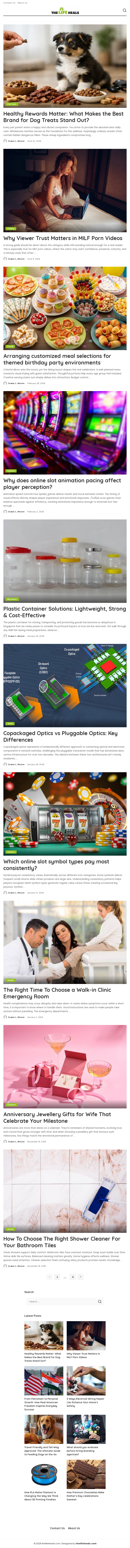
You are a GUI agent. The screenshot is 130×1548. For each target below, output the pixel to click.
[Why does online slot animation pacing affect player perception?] (65, 433)
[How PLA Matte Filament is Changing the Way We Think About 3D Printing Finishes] (43, 1474)
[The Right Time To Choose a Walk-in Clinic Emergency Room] (65, 942)
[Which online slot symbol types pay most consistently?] (65, 814)
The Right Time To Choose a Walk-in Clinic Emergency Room (57, 993)
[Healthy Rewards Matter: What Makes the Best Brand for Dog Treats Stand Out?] (65, 66)
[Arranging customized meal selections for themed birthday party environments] (65, 308)
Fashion (11, 1104)
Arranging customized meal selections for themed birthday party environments (57, 359)
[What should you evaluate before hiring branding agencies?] (86, 1429)
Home (10, 1229)
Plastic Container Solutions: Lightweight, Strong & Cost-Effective (64, 611)
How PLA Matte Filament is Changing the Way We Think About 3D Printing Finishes (41, 1496)
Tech (10, 723)
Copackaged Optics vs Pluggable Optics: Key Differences (60, 736)
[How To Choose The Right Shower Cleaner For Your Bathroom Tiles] (65, 1191)
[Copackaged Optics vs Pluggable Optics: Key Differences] (65, 685)
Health (10, 980)
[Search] (125, 10)
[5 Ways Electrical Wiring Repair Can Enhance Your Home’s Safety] (86, 1380)
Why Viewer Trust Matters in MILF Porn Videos (62, 238)
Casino (11, 471)
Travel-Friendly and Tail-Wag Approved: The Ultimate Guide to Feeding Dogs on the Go (42, 1451)
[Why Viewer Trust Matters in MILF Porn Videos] (65, 190)
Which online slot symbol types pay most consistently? (56, 864)
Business (12, 599)
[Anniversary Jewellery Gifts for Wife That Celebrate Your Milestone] (65, 1066)
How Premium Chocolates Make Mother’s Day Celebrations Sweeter (85, 1496)
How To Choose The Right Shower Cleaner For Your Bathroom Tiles (62, 1241)
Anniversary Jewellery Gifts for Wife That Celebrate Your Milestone (57, 1117)
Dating (10, 228)
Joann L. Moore (16, 141)
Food (10, 346)
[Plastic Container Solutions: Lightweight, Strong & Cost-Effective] (65, 561)
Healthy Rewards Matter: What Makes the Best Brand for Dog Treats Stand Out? (63, 116)
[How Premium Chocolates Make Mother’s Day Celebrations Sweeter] (86, 1474)
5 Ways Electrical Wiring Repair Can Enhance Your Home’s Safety (85, 1402)
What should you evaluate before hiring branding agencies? (82, 1451)
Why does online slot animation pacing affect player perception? (62, 483)
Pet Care (11, 104)
